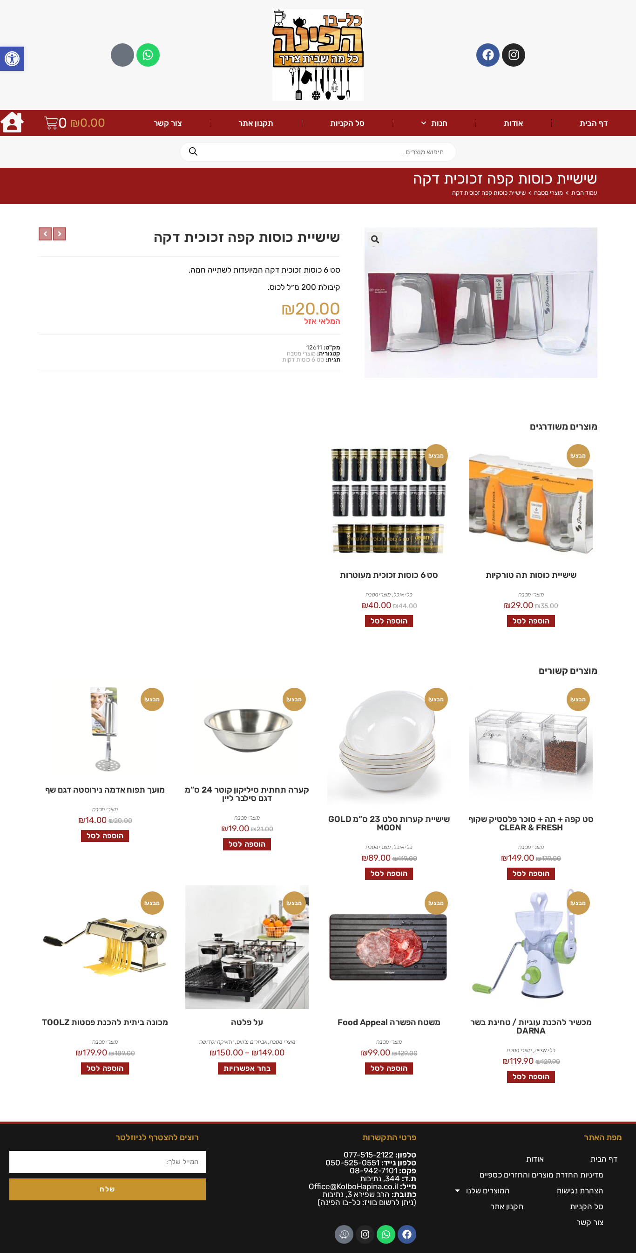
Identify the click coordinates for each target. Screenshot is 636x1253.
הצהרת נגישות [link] (579, 1190)
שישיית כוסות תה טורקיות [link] (531, 575)
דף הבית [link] (594, 123)
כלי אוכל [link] (403, 594)
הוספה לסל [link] (531, 620)
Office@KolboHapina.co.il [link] (353, 1186)
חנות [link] (439, 123)
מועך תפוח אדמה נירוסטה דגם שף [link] (104, 790)
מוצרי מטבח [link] (548, 192)
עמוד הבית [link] (584, 192)
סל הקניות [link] (347, 123)
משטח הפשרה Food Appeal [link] (389, 1022)
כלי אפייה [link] (545, 1050)
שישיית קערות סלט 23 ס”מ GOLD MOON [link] (389, 823)
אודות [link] (513, 123)
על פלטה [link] (247, 1022)
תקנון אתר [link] (255, 123)
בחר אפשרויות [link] (247, 1068)
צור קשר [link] (168, 123)
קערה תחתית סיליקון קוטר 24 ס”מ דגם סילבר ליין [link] (247, 794)
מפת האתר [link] (603, 1137)
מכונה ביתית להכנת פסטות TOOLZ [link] (105, 1022)
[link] (12, 59)
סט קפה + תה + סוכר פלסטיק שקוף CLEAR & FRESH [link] (530, 823)
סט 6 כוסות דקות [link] (303, 359)
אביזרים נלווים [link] (252, 1042)
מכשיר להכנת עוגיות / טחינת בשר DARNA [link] (530, 1026)
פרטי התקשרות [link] (389, 1137)
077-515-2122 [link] (368, 1154)
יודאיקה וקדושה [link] (216, 1042)
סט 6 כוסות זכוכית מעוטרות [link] (389, 575)
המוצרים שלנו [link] (488, 1190)
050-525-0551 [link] (352, 1162)
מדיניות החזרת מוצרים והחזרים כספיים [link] (541, 1174)
